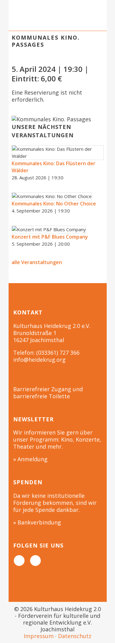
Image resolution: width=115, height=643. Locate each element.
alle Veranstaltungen (37, 262)
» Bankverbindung (37, 522)
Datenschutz (74, 636)
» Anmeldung (30, 459)
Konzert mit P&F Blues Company (50, 236)
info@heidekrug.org (39, 359)
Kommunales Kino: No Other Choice (54, 203)
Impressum (39, 636)
